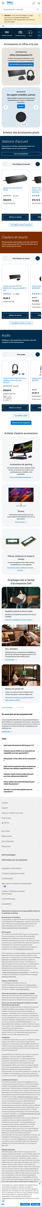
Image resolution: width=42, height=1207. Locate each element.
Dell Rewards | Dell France (24, 949)
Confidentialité (7, 879)
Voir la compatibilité (21, 154)
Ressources (6, 846)
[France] (3, 26)
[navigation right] (38, 164)
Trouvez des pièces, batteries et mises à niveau (20, 569)
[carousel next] (36, 107)
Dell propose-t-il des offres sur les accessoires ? (20, 760)
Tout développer (7, 707)
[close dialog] (39, 15)
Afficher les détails (15, 217)
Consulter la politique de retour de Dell (18, 620)
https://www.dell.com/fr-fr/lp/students (15, 928)
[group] (21, 107)
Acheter (21, 106)
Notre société (7, 836)
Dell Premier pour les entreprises (14, 860)
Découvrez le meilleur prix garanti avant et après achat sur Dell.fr (19, 699)
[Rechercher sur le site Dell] (37, 9)
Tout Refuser (25, 1204)
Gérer (3, 1204)
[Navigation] (3, 3)
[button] (33, 3)
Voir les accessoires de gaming (20, 477)
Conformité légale (8, 899)
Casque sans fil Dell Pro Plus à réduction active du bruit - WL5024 (14, 380)
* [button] (33, 693)
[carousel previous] (5, 107)
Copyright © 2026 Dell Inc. (12, 868)
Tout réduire (20, 707)
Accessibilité (6, 904)
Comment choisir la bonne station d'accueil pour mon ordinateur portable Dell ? (18, 775)
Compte (5, 803)
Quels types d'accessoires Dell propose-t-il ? (19, 745)
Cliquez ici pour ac (24, 1075)
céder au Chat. (34, 1075)
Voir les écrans (20, 522)
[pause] (17, 124)
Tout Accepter (35, 1204)
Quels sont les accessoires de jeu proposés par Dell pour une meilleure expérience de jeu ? (20, 767)
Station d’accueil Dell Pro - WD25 (13, 189)
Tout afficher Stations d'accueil (21, 225)
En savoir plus (10, 660)
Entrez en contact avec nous (12, 813)
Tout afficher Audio (21, 415)
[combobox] (21, 9)
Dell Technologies (8, 855)
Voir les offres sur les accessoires (21, 64)
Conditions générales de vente (13, 873)
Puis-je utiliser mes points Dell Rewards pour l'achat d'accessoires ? (19, 783)
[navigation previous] (4, 164)
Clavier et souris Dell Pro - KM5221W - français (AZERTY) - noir (15, 288)
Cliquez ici (21, 1139)
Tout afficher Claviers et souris (21, 323)
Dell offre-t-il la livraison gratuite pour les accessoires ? (18, 791)
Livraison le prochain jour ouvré (27, 1097)
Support (5, 808)
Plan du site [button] (6, 818)
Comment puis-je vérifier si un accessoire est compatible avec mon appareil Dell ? (19, 752)
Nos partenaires (8, 841)
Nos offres (6, 831)
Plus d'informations (22, 989)
